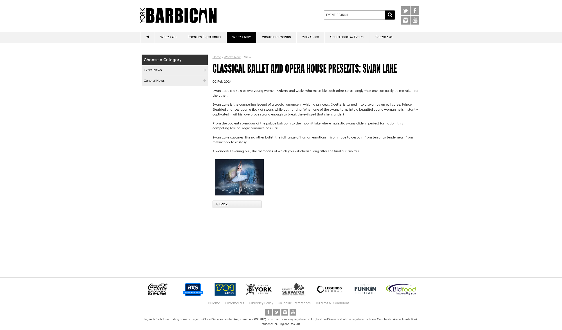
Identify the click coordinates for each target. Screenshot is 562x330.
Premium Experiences (204, 37)
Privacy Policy (262, 303)
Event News (153, 70)
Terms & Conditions (334, 303)
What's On (168, 37)
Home (217, 57)
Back (223, 204)
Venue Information (276, 37)
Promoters (236, 303)
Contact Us (384, 37)
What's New (241, 37)
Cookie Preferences (296, 303)
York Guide (310, 37)
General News (154, 81)
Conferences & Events (347, 37)
